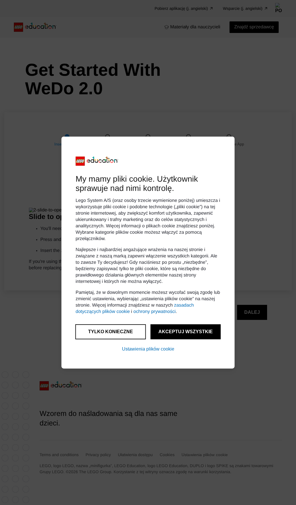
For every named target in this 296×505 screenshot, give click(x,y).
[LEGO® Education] (97, 161)
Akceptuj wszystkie (185, 331)
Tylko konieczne (110, 331)
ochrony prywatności (155, 311)
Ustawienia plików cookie (148, 349)
